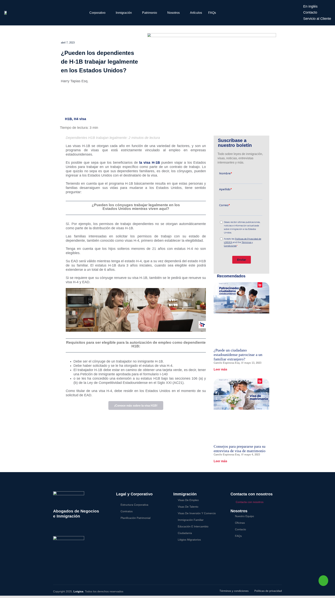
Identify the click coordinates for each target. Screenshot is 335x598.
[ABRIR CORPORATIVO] (108, 12)
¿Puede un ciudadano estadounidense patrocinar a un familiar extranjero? (238, 354)
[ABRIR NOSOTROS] (182, 12)
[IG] (76, 528)
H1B (68, 119)
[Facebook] (55, 528)
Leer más (220, 369)
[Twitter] (60, 528)
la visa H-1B (149, 162)
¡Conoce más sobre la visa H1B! (135, 405)
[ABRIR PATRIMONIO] (159, 12)
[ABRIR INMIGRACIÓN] (134, 12)
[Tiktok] (81, 528)
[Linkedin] (65, 528)
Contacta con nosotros (249, 502)
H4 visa (80, 119)
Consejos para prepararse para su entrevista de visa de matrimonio (239, 448)
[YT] (71, 528)
